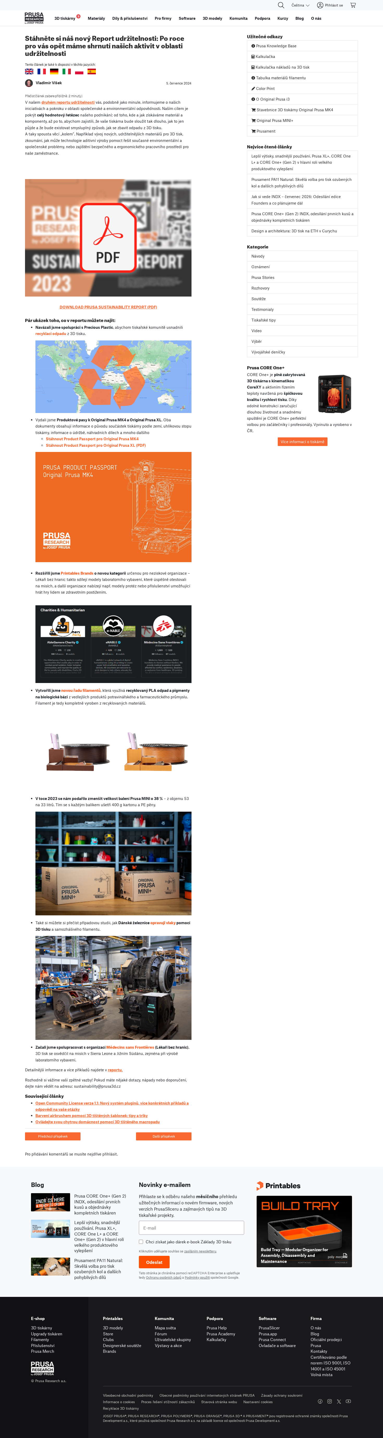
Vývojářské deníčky (268, 352)
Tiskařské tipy (263, 320)
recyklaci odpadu (50, 333)
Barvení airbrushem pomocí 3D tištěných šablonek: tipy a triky (91, 1115)
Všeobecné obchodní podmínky (128, 1395)
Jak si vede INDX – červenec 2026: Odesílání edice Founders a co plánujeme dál (296, 199)
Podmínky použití (197, 1277)
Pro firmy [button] (163, 18)
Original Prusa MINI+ (274, 120)
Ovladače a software (277, 1345)
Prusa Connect (272, 1339)
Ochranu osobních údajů (163, 1277)
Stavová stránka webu (219, 1402)
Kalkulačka (265, 56)
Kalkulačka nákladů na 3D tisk (282, 67)
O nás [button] (316, 18)
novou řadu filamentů (81, 690)
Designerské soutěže (122, 1345)
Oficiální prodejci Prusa (326, 1342)
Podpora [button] (262, 18)
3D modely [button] (212, 18)
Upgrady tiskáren (46, 1333)
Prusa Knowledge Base (275, 45)
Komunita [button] (239, 18)
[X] (339, 1401)
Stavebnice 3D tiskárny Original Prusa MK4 (294, 109)
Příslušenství (42, 1345)
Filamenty (40, 1339)
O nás (316, 1327)
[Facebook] (320, 1401)
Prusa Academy (221, 1333)
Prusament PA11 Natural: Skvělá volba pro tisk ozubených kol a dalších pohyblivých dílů (301, 182)
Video (256, 330)
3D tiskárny (41, 1327)
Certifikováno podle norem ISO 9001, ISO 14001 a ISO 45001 (330, 1363)
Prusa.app (268, 1333)
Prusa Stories (262, 277)
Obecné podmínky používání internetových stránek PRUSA (207, 1395)
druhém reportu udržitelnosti (68, 102)
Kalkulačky (216, 1339)
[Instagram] (329, 1401)
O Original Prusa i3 (272, 99)
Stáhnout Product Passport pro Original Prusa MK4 (92, 438)
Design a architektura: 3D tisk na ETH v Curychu (294, 230)
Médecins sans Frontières (130, 1046)
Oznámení (260, 266)
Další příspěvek (164, 1136)
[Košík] (353, 5)
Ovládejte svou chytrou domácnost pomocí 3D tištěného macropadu (97, 1121)
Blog (315, 1333)
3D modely (113, 1327)
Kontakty (319, 1351)
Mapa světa (165, 1327)
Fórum (161, 1333)
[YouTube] (348, 1401)
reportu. (115, 1069)
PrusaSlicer (269, 1327)
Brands (109, 1351)
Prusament (265, 131)
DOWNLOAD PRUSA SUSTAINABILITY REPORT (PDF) (108, 307)
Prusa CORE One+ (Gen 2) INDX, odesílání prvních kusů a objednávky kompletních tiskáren (302, 216)
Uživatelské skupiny (173, 1339)
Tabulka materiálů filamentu (280, 77)
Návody (257, 256)
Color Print (265, 88)
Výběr (256, 341)
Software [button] (187, 18)
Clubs (108, 1339)
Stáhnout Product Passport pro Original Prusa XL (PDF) (96, 445)
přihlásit (109, 1154)
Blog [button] (299, 18)
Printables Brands (77, 572)
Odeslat (154, 1262)
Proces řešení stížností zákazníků (168, 1402)
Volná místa (321, 1374)
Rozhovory (260, 288)
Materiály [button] (96, 18)
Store (108, 1333)
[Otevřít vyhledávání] (281, 5)
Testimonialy (262, 309)
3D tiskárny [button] (66, 18)
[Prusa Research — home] (34, 18)
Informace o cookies (119, 1402)
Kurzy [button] (282, 18)
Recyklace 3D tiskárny (121, 1408)
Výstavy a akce (168, 1345)
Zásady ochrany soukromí (281, 1395)
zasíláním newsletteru (200, 1251)
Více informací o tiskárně (302, 441)
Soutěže (258, 298)
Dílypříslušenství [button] (129, 18)
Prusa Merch (42, 1351)
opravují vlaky (163, 922)
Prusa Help (217, 1327)
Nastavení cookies (258, 1402)
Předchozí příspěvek (53, 1136)
